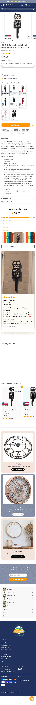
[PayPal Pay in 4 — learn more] (21, 133)
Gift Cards (4, 654)
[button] (5, 53)
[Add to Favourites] (33, 125)
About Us (3, 642)
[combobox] (18, 9)
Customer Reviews (6, 656)
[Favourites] (26, 5)
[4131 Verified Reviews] (19, 636)
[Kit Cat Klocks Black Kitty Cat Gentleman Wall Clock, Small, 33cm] (12, 403)
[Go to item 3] (29, 237)
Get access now (18, 579)
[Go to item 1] (7, 237)
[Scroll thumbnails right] (32, 237)
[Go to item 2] (18, 237)
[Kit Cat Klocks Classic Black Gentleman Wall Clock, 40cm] (12, 362)
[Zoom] (29, 36)
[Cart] (30, 5)
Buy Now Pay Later (6, 649)
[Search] (33, 9)
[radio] (5, 90)
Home (2, 42)
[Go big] (18, 447)
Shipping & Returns (6, 645)
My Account (4, 661)
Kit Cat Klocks (15, 384)
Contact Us (4, 658)
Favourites (4, 652)
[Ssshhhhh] (18, 534)
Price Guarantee (5, 647)
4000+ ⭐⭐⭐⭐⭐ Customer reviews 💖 (18, 1)
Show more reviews (17, 334)
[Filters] (3, 246)
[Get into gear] (18, 489)
